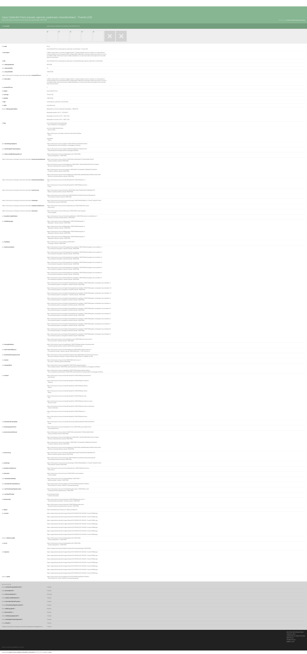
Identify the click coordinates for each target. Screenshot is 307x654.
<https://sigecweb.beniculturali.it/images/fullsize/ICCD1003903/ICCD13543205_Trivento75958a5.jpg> (72, 513)
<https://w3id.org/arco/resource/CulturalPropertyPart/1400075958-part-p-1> (66, 180)
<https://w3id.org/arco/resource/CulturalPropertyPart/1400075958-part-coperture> (68, 381)
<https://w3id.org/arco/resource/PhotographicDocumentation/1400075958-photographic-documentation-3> (74, 258)
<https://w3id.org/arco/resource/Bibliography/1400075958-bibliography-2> (66, 227)
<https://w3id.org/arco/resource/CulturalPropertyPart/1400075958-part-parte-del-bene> (69, 376)
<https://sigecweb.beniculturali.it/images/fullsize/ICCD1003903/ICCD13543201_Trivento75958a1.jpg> (72, 520)
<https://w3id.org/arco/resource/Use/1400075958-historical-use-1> (64, 360)
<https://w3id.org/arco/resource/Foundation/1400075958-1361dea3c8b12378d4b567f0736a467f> (72, 170)
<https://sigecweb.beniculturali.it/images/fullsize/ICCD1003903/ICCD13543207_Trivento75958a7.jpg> (72, 516)
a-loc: (9, 478)
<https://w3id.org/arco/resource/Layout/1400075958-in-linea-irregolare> (65, 474)
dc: (6, 52)
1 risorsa (49, 587)
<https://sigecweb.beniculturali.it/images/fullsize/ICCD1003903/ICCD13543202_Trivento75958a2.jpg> (72, 531)
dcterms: (9, 109)
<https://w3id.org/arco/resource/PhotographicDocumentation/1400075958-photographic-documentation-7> (74, 278)
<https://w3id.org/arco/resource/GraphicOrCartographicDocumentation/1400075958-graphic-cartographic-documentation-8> (79, 329)
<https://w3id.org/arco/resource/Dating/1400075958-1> (61, 242)
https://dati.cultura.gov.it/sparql (296, 632)
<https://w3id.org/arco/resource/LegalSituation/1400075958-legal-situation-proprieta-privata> (70, 345)
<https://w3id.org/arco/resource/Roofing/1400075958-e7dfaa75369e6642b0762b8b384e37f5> (71, 191)
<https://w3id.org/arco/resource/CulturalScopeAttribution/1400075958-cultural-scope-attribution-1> (72, 216)
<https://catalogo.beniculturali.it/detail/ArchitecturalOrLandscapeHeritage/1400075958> (69, 548)
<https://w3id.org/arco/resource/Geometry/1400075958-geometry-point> (65, 505)
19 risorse (49, 594)
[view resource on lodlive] (304, 10)
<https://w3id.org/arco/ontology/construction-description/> (21, 75)
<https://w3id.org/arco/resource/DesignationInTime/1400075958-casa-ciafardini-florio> (69, 427)
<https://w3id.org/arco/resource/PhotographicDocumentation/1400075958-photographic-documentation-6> (74, 273)
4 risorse (49, 608)
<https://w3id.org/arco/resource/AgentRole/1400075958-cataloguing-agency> (73, 366)
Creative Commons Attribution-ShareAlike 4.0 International (21, 652)
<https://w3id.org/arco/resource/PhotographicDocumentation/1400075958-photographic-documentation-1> (74, 247)
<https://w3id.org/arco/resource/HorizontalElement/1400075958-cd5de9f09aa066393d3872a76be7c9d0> (74, 175)
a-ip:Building (50, 139)
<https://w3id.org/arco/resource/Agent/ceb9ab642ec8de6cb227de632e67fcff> (67, 149)
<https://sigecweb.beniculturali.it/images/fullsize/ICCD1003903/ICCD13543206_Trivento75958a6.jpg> (72, 527)
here (50, 652)
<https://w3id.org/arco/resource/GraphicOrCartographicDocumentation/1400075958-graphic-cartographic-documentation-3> (79, 304)
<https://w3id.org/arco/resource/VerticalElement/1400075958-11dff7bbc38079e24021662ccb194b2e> (73, 165)
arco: (8, 64)
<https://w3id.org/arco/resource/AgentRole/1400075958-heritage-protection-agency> (75, 371)
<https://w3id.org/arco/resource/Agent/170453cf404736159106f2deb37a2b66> (67, 144)
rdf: (4, 123)
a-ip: (7, 87)
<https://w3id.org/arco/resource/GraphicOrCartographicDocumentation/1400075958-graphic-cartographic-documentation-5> (79, 314)
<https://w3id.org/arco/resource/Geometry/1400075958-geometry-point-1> (66, 500)
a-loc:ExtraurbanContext (53, 495)
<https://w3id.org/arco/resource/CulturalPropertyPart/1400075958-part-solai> (67, 396)
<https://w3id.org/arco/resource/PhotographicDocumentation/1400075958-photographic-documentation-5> (74, 268)
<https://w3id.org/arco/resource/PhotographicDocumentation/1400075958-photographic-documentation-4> (74, 263)
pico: (5, 513)
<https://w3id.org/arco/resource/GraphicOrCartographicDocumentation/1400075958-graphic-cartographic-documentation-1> (79, 283)
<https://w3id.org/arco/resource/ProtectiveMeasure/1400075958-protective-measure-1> (69, 350)
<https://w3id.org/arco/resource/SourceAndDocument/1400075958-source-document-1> (70, 340)
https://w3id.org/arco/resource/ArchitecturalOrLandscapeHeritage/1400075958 (24, 20)
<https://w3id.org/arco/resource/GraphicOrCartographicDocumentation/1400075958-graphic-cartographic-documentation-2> (79, 299)
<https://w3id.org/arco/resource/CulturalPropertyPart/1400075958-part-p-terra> (67, 185)
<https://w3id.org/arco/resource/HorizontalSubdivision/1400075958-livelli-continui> (68, 206)
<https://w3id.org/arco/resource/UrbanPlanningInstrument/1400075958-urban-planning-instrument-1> (73, 355)
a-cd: (10, 216)
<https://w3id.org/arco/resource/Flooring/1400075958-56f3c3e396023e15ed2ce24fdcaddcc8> (71, 196)
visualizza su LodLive (291, 634)
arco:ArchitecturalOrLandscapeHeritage (57, 123)
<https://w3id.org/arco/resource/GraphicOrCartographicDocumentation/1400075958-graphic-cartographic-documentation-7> (79, 324)
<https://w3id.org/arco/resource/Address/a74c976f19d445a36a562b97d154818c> (68, 484)
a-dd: (9, 421)
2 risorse (49, 612)
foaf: (5, 552)
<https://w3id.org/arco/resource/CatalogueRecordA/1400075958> (64, 154)
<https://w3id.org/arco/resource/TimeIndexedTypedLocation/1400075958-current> (68, 489)
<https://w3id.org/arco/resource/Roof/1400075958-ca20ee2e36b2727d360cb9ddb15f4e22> (70, 160)
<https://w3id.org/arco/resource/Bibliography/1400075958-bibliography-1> (66, 222)
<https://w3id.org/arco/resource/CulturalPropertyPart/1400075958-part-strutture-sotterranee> (70, 407)
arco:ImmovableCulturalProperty (55, 129)
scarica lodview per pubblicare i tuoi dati (13, 647)
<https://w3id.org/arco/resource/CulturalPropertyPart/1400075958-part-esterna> (67, 386)
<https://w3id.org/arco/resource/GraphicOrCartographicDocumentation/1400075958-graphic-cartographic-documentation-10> (79, 288)
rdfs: (5, 26)
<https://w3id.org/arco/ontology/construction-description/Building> (64, 134)
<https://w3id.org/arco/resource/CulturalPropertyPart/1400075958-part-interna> (67, 391)
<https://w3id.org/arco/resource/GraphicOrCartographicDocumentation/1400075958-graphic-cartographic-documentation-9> (79, 334)
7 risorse (49, 623)
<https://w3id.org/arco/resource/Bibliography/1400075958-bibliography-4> (66, 237)
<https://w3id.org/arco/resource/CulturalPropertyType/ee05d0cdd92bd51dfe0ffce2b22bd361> (71, 422)
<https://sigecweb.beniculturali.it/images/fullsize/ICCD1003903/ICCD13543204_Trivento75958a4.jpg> (72, 534)
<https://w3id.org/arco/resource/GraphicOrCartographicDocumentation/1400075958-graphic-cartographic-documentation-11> (79, 293)
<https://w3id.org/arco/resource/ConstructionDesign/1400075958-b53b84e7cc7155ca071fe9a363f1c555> (74, 201)
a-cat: (12, 154)
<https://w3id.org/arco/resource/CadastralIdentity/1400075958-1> (64, 479)
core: (6, 79)
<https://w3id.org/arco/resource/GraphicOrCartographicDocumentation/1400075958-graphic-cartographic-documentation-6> (79, 319)
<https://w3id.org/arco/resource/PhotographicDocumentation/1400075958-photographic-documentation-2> (74, 253)
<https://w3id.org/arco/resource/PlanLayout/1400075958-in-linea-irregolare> (66, 211)
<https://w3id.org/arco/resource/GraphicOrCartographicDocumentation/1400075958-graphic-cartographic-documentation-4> (79, 309)
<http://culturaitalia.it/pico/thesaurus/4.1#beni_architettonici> (62, 509)
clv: (6, 499)
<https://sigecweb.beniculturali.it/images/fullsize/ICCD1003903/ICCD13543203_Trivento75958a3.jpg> (72, 523)
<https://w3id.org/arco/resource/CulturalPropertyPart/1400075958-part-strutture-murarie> (70, 401)
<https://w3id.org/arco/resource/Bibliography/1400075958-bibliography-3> (66, 232)
